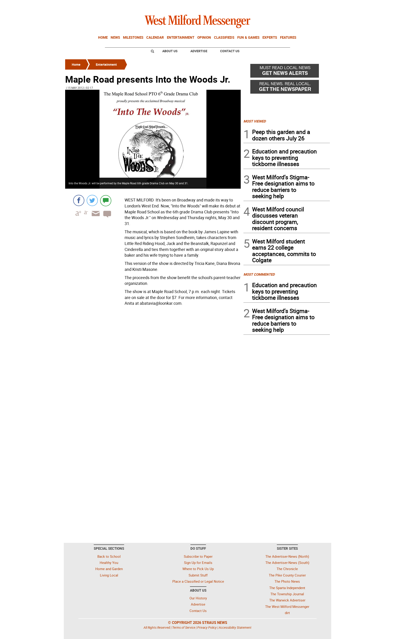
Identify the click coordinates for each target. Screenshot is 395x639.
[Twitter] (92, 200)
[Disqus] (153, 366)
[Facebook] (78, 200)
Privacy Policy (207, 627)
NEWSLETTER (293, 5)
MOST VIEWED (254, 121)
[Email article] (94, 217)
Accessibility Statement (235, 627)
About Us (170, 51)
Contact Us (230, 51)
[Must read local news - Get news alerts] (286, 72)
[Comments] (105, 200)
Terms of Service (183, 627)
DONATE (319, 5)
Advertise (198, 51)
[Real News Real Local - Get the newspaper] (286, 88)
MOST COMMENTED (259, 274)
